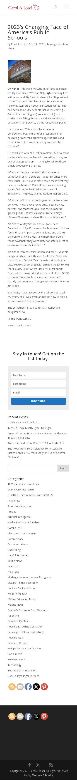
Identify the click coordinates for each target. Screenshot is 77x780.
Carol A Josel (15, 528)
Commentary (15, 539)
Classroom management (22, 533)
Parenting (13, 615)
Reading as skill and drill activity (26, 632)
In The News (15, 561)
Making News (15, 604)
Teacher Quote (16, 659)
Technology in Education (22, 670)
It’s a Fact (13, 571)
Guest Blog (14, 549)
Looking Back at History (21, 588)
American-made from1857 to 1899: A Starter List (36, 443)
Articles (12, 511)
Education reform (18, 544)
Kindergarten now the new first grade (29, 577)
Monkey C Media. (43, 775)
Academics (14, 500)
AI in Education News (20, 506)
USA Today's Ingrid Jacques (23, 675)
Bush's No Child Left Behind (24, 522)
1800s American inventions (23, 484)
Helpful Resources (18, 555)
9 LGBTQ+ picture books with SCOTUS (30, 495)
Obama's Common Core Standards (28, 610)
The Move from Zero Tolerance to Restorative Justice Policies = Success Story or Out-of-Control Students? (36, 453)
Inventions (14, 566)
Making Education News (22, 599)
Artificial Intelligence (19, 517)
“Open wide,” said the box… (23, 422)
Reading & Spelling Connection (25, 626)
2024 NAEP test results (21, 489)
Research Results (18, 643)
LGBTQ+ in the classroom (23, 582)
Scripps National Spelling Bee (24, 648)
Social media (15, 654)
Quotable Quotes (18, 621)
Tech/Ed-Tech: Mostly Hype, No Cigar (29, 428)
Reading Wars (16, 637)
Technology (14, 665)
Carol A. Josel (18, 44)
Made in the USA (17, 593)
